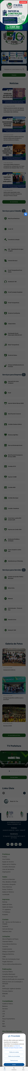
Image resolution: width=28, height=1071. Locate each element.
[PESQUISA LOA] (14, 15)
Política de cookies (14, 1052)
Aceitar (14, 1064)
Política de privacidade (14, 1056)
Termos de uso (14, 1060)
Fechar (23, 3)
